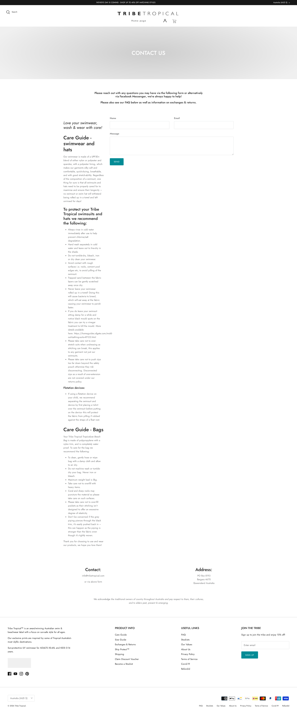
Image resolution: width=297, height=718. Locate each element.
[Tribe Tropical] (148, 13)
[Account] (164, 21)
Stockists (185, 639)
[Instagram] (21, 674)
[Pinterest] (27, 674)
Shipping (119, 654)
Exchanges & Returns (125, 644)
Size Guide (120, 639)
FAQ (183, 634)
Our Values (186, 644)
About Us (185, 649)
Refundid (185, 669)
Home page (138, 20)
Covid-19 (185, 664)
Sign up (249, 655)
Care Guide (121, 634)
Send (117, 161)
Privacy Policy (188, 654)
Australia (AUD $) (280, 2)
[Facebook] (9, 674)
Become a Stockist (124, 664)
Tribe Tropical (20, 705)
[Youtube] (15, 674)
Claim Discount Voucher (127, 659)
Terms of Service (189, 659)
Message (114, 133)
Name (113, 118)
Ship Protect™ (122, 649)
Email (177, 118)
